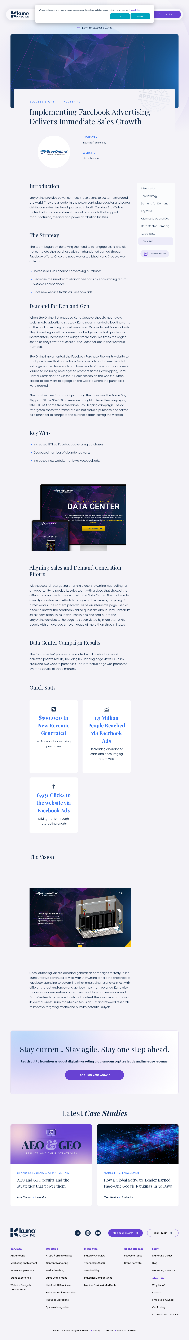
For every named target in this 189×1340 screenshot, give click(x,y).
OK (120, 16)
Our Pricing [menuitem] (158, 1307)
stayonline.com (91, 158)
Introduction (148, 188)
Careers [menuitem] (157, 1292)
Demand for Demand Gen (157, 203)
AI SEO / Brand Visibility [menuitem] (59, 1255)
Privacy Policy (134, 10)
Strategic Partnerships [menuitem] (165, 1314)
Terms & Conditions (126, 1330)
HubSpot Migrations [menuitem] (57, 1300)
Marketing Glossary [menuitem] (163, 1270)
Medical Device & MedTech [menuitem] (100, 1285)
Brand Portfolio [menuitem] (133, 1263)
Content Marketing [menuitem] (57, 1263)
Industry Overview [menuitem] (94, 1255)
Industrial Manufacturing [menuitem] (98, 1277)
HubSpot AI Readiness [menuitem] (58, 1285)
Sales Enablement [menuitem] (56, 1277)
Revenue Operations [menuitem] (22, 1270)
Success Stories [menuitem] (133, 1255)
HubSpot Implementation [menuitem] (60, 1292)
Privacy (96, 1330)
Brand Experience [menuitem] (20, 1277)
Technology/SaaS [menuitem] (94, 1263)
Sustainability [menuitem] (91, 1270)
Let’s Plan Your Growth (94, 1075)
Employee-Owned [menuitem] (162, 1300)
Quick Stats (148, 233)
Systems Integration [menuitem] (57, 1307)
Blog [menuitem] (154, 1263)
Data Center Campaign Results (157, 226)
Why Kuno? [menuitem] (158, 1285)
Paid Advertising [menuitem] (55, 1270)
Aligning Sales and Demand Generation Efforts (157, 218)
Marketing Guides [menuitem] (162, 1255)
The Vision (147, 241)
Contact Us (165, 14)
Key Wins (146, 211)
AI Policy (109, 1330)
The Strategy (149, 196)
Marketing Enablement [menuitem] (23, 1263)
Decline (140, 16)
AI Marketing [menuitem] (17, 1255)
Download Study (157, 253)
